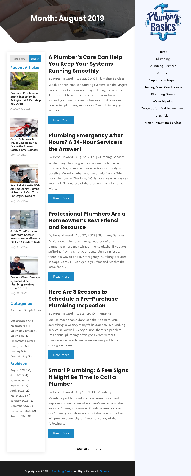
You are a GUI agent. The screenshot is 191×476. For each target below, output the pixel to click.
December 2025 (20, 405)
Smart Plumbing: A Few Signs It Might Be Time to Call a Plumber (88, 377)
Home (163, 52)
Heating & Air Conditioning (163, 87)
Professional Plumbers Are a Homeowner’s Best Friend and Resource (87, 220)
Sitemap (105, 471)
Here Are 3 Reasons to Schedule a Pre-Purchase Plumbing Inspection (83, 298)
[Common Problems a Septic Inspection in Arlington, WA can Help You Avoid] (24, 81)
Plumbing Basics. (62, 471)
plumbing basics (163, 94)
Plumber (163, 73)
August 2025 (18, 415)
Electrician (163, 115)
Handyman (17, 346)
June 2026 (17, 380)
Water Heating (163, 101)
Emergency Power (21, 340)
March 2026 (18, 395)
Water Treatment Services (163, 122)
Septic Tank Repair (163, 80)
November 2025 (21, 410)
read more (61, 120)
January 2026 (19, 400)
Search (34, 58)
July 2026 (17, 375)
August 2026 (18, 370)
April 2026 (17, 390)
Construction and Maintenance (163, 108)
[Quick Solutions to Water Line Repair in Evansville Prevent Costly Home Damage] (24, 127)
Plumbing (163, 59)
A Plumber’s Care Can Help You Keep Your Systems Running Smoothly (85, 64)
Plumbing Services (163, 66)
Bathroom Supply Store (25, 310)
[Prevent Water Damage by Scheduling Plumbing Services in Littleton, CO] (24, 265)
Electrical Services (21, 330)
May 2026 (17, 385)
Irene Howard (63, 78)
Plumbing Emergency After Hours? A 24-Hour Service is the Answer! (85, 142)
